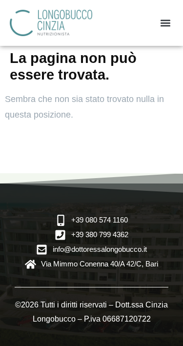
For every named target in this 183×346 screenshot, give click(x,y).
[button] (165, 23)
